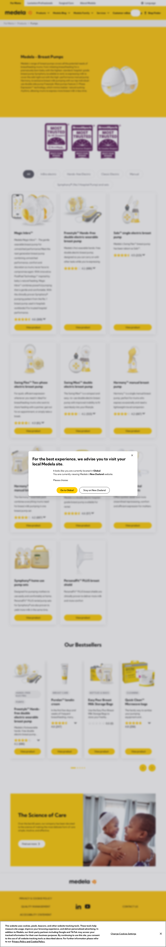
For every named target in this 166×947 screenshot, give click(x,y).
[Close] (160, 933)
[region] (83, 934)
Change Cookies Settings (123, 933)
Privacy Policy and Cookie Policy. (28, 941)
